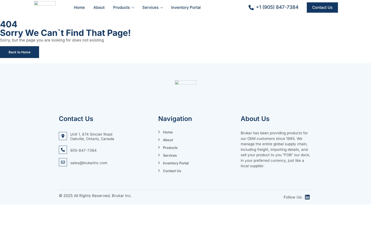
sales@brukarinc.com (88, 163)
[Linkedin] (307, 197)
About (99, 7)
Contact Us (172, 171)
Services (150, 7)
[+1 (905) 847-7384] (251, 7)
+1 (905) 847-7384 (277, 7)
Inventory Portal (186, 7)
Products (121, 7)
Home (79, 7)
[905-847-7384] (63, 150)
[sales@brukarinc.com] (63, 162)
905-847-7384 (83, 150)
